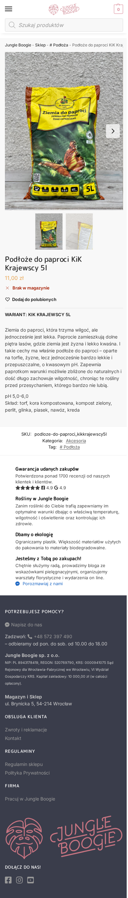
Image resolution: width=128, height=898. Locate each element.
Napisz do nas (26, 624)
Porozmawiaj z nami (42, 583)
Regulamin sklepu (24, 764)
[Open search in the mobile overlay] (64, 25)
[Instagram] (19, 880)
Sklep (40, 44)
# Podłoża (59, 44)
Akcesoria (76, 440)
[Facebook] (8, 880)
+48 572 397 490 (53, 636)
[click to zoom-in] (64, 131)
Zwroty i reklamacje (26, 729)
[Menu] (15, 9)
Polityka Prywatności (27, 773)
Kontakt (13, 738)
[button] (117, 9)
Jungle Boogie (18, 44)
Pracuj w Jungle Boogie (30, 799)
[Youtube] (30, 880)
